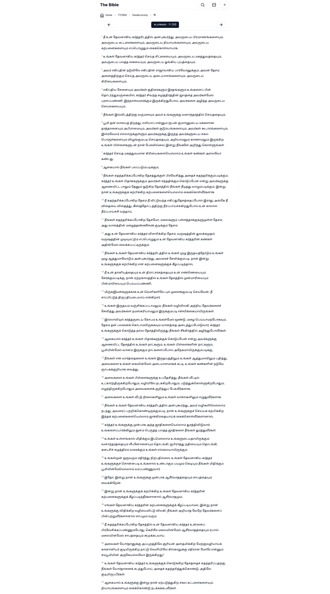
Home (108, 15)
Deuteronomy (140, 15)
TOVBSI (122, 15)
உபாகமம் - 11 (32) (165, 24)
